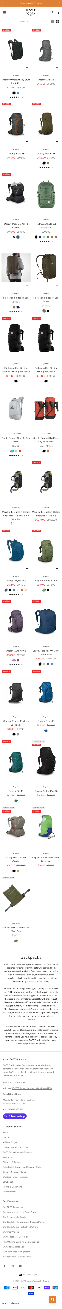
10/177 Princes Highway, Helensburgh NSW (32, 1088)
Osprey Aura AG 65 (16, 650)
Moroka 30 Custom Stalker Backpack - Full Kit (46, 514)
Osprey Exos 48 (46, 721)
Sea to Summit (16, 434)
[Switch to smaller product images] (57, 21)
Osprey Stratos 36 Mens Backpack (16, 723)
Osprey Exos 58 (16, 153)
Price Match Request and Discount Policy (22, 1167)
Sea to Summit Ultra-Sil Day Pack (16, 440)
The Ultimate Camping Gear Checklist (21, 1241)
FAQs (5, 1132)
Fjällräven (46, 219)
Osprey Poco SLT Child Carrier (16, 226)
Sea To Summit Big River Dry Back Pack (46, 440)
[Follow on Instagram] (12, 1265)
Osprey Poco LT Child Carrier (16, 859)
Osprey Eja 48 (16, 791)
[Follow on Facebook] (4, 1265)
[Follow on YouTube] (20, 1265)
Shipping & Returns (12, 1162)
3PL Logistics (9, 1181)
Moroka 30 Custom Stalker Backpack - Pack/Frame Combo (16, 516)
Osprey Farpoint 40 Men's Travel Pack (46, 652)
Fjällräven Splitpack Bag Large (46, 299)
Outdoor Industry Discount (15, 1177)
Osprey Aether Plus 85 (46, 791)
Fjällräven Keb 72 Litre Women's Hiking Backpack (16, 370)
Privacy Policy (9, 1191)
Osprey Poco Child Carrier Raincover (46, 859)
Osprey (16, 75)
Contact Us (8, 1137)
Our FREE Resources (13, 1207)
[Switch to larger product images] (52, 21)
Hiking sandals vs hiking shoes (17, 1256)
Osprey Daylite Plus (16, 580)
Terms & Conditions (12, 1186)
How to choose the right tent (16, 1251)
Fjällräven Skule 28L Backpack (46, 226)
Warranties (8, 1157)
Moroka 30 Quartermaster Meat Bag (15, 929)
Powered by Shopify (41, 1281)
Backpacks (14, 1303)
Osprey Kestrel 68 (46, 153)
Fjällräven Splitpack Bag (16, 297)
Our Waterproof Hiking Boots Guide (20, 1212)
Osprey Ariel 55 (46, 79)
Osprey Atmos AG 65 (46, 580)
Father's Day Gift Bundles (31, 3)
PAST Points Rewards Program (17, 1152)
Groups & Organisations (14, 1172)
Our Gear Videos (11, 1231)
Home (3, 1303)
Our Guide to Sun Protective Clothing (20, 1227)
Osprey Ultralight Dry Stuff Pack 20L (16, 81)
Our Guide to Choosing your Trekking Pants (23, 1222)
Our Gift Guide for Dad (13, 1246)
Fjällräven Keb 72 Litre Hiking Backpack (46, 370)
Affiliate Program (11, 1142)
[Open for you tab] (52, 1299)
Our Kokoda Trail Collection (15, 1236)
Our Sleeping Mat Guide (14, 1217)
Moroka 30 (16, 508)
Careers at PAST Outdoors (15, 1147)
